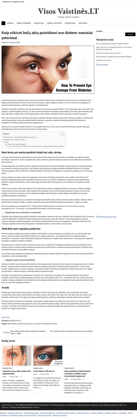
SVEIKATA (10, 23)
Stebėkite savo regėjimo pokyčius (14, 139)
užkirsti (54, 324)
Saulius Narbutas (97, 413)
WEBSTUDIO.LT (8, 405)
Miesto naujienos (84, 413)
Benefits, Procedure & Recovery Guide (108, 53)
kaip (25, 324)
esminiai (21, 324)
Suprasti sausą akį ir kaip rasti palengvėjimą (17, 372)
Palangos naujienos (60, 415)
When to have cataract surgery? (16, 144)
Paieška (99, 31)
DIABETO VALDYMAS (54, 23)
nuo (33, 324)
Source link (6, 317)
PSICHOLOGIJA (70, 23)
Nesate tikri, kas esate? (103, 60)
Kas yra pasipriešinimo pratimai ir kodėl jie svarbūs (112, 43)
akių (9, 324)
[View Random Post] (130, 23)
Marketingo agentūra (14, 413)
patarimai (39, 324)
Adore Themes (33, 407)
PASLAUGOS (83, 23)
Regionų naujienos (44, 415)
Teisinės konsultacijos (31, 413)
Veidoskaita (122, 413)
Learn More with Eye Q (43, 371)
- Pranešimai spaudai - (16, 415)
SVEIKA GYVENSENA (24, 23)
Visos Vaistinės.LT (68, 11)
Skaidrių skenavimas (47, 413)
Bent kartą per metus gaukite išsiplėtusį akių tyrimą (20, 137)
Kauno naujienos (30, 415)
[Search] (133, 23)
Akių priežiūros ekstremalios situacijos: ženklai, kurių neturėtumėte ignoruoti (77, 373)
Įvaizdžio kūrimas (111, 413)
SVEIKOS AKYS (39, 23)
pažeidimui (47, 324)
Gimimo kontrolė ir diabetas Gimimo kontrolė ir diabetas (114, 57)
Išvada (6, 142)
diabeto (14, 324)
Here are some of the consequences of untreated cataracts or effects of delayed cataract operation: (37, 146)
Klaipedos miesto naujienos (66, 413)
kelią (30, 324)
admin (4, 376)
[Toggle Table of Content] (61, 134)
